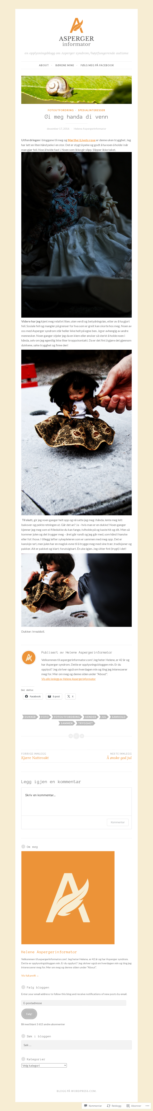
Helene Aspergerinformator (90, 128)
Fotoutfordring (61, 110)
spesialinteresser (91, 110)
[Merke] (76, 1045)
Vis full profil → (30, 975)
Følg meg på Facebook (97, 65)
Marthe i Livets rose (82, 140)
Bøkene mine (64, 65)
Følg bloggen (38, 987)
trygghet (85, 723)
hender (90, 716)
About (44, 65)
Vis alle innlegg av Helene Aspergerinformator (68, 679)
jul (104, 716)
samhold (119, 716)
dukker (30, 716)
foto (45, 716)
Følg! (29, 1014)
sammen (67, 723)
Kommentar (118, 822)
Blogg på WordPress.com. (76, 1091)
